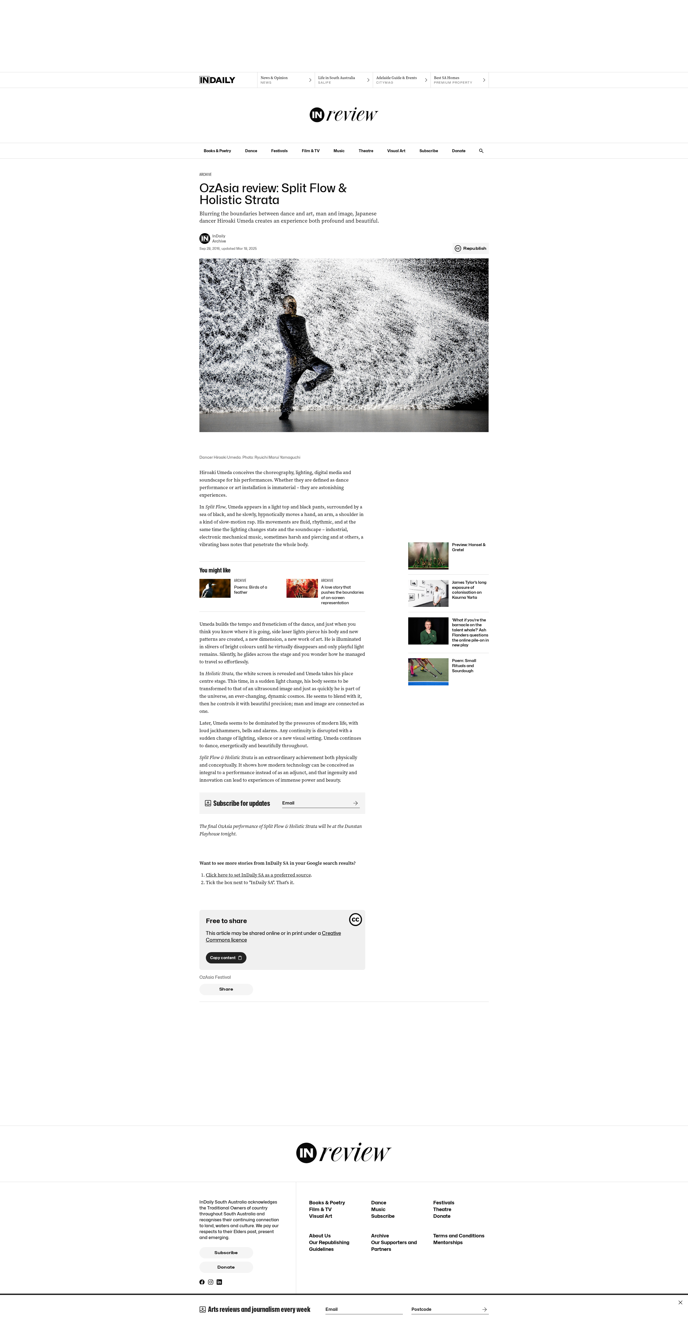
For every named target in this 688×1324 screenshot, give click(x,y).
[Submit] (354, 803)
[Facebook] (202, 1282)
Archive (380, 1235)
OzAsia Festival (215, 977)
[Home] (228, 80)
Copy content (223, 957)
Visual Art (396, 150)
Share (226, 989)
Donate (458, 150)
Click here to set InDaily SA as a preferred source (258, 875)
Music (339, 150)
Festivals (279, 150)
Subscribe (429, 150)
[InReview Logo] (344, 115)
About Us (320, 1235)
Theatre (366, 150)
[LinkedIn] (219, 1282)
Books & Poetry (217, 150)
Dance (251, 150)
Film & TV (311, 150)
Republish (474, 248)
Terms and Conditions (459, 1235)
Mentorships (448, 1242)
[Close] (680, 1302)
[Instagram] (210, 1282)
